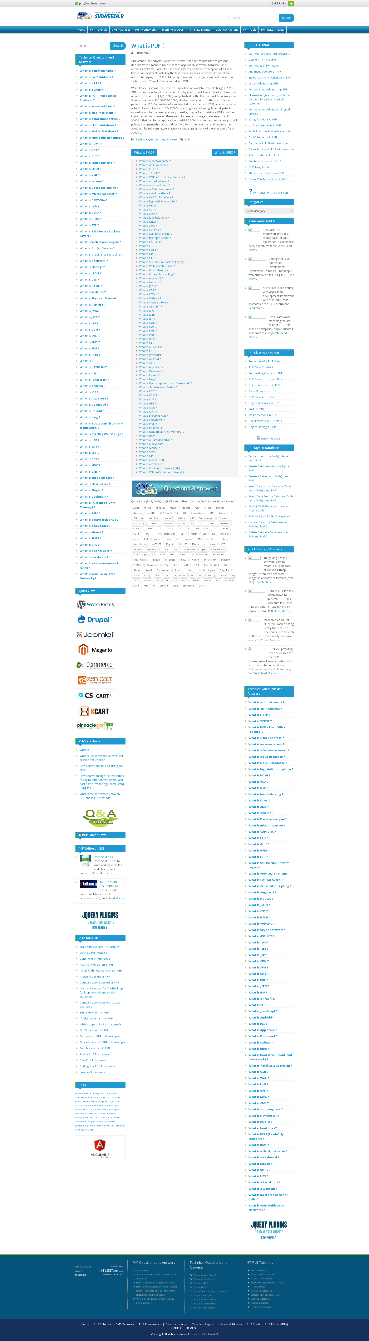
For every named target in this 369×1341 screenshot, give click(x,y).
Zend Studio (188, 585)
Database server (225, 518)
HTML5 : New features (261, 1278)
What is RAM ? (148, 436)
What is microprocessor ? (155, 238)
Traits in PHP (256, 409)
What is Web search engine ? (157, 266)
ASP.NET (199, 507)
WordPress (229, 580)
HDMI (136, 533)
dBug (145, 523)
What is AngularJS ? (151, 278)
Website (207, 580)
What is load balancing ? (154, 217)
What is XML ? (148, 225)
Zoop (201, 585)
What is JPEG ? (225, 152)
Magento (170, 544)
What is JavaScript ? (151, 355)
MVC (223, 544)
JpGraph (157, 539)
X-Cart (136, 585)
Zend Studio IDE (104, 857)
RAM (206, 565)
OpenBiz (204, 549)
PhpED (183, 559)
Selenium (179, 570)
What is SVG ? (147, 326)
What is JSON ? (148, 286)
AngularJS (160, 507)
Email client (224, 523)
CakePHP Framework (93, 1060)
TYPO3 (136, 580)
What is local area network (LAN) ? (160, 468)
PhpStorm (225, 559)
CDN (176, 513)
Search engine (163, 570)
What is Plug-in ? (149, 423)
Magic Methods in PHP (262, 415)
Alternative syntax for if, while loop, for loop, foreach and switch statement (102, 992)
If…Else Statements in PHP (96, 1018)
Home (81, 29)
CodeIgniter (224, 513)
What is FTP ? (147, 258)
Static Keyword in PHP (262, 391)
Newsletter (151, 549)
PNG (166, 565)
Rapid (216, 565)
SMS (167, 575)
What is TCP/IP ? (149, 173)
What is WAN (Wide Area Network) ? (161, 472)
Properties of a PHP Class (264, 361)
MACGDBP (156, 544)
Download (168, 523)
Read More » (100, 873)
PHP (172, 554)
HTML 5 (191, 1328)
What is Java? (147, 310)
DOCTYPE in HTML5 (261, 1290)
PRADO (185, 565)
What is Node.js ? (150, 282)
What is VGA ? (147, 209)
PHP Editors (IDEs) (272, 29)
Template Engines (199, 29)
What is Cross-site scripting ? (157, 274)
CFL (184, 513)
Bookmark (220, 507)
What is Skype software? (154, 302)
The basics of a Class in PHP (266, 173)
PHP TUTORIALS (84, 1266)
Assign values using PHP (95, 976)
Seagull (148, 570)
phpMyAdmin (210, 559)
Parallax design (140, 554)
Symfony (211, 575)
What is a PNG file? (151, 347)
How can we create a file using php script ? (155, 1282)
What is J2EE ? (147, 314)
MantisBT (183, 544)
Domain (155, 523)
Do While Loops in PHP (94, 1030)
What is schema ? (150, 229)
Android (147, 507)
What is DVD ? (148, 213)
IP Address (192, 533)
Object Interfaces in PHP (263, 403)
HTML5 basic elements (261, 1307)
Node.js (164, 549)
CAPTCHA (164, 513)
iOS (181, 533)
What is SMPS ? (148, 452)
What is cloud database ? (154, 193)
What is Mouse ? (149, 448)
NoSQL (176, 549)
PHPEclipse (170, 559)
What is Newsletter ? (152, 419)
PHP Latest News (94, 835)
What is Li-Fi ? (147, 399)
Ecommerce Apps (173, 29)
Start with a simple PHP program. (100, 946)
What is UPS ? (147, 456)
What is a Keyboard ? (152, 444)
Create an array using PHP (264, 161)
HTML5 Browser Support (263, 1274)
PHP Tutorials (98, 29)
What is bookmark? (151, 427)
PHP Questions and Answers (270, 192)
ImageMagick (169, 533)
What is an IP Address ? (153, 165)
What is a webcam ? (151, 464)
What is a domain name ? (155, 161)
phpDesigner (201, 554)
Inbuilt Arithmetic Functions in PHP (101, 970)
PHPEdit (195, 559)
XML (146, 585)
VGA (175, 580)
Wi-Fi (218, 580)
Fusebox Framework (92, 1072)
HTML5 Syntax (258, 1286)
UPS (158, 580)
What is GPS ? (147, 403)
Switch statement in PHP (95, 1048)
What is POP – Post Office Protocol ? (162, 177)
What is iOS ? (147, 363)
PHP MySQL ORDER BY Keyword (269, 516)
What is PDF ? (147, 335)
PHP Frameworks (146, 29)
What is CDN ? (148, 322)
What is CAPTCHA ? (151, 242)
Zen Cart (164, 585)
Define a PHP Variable (93, 952)
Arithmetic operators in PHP (97, 964)
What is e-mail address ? (154, 181)
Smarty (147, 575)
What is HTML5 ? (259, 1270)
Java (213, 533)
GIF (179, 528)
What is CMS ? (148, 411)
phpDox (156, 559)
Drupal (181, 523)
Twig (233, 575)
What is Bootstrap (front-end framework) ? (165, 383)
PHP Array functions (260, 167)
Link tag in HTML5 (260, 1303)
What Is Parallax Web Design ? (158, 387)
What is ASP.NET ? (150, 306)
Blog (209, 507)
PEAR (162, 554)
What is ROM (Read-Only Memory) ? (161, 432)
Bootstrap (137, 513)
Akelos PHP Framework (94, 1054)
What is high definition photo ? (158, 201)
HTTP (156, 533)
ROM (226, 565)
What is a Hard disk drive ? (155, 440)
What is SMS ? (144, 152)
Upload (147, 580)
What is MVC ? (148, 407)
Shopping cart (208, 570)
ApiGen (173, 507)
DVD (192, 523)
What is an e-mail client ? (154, 185)
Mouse (213, 544)
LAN (199, 539)
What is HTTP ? (148, 169)
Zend (175, 585)
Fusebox (169, 528)
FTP (159, 528)
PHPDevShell (218, 554)
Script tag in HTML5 (260, 1299)
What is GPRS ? (148, 254)
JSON (168, 539)
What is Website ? (150, 298)
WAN (184, 580)
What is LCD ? (147, 246)
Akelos (136, 507)
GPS (206, 528)
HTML (146, 533)
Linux (225, 539)
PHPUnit (137, 565)
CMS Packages (121, 29)
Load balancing (140, 544)
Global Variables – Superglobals (267, 179)
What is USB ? (147, 391)
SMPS (157, 575)
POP (175, 565)
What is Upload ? (149, 375)
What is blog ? (147, 379)
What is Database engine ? (155, 234)
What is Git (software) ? (153, 270)
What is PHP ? (88, 750)
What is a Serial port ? (152, 460)
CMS (212, 513)
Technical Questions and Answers (157, 139)
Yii (154, 585)
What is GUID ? (148, 250)
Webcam (195, 580)
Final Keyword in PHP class (265, 421)
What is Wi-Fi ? (148, 395)
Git (187, 528)
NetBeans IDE (109, 882)
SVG (201, 575)
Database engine (206, 518)
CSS (192, 518)
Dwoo (201, 523)
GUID (215, 528)
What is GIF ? (147, 343)
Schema (136, 570)
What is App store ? (151, 367)
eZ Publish (138, 528)
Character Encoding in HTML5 (265, 1294)
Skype (136, 575)
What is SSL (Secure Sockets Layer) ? (162, 262)
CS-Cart (181, 518)
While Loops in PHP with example (100, 1024)
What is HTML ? (149, 294)
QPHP (196, 565)
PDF (187, 139)
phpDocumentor (140, 559)
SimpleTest (224, 570)
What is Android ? (150, 359)
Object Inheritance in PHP (264, 385)
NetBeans (137, 549)
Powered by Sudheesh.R (203, 1334)
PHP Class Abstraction (262, 397)
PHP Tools (249, 29)
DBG (135, 523)
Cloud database (198, 513)
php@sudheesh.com (92, 3)
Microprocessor (198, 544)
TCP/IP (223, 575)
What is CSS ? (147, 290)
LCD (207, 539)
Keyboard (188, 539)
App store (186, 507)
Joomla (136, 539)
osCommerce (219, 549)
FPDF (150, 528)
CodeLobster (138, 518)
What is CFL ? (147, 351)
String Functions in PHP (94, 1012)
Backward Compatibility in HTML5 (267, 1282)
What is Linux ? (148, 221)
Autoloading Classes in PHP (265, 373)
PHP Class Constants (261, 367)
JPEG (146, 539)
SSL (192, 575)
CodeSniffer (154, 518)
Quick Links (278, 3)
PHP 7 (177, 1328)
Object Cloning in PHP (262, 427)
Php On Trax (184, 554)
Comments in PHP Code (95, 958)
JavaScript (224, 533)
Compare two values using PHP (99, 982)
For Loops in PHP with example (99, 1036)
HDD (225, 528)
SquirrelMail (179, 575)
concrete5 (169, 518)
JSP (177, 539)
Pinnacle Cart (152, 565)
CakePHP (151, 513)
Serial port (192, 570)
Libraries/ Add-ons (226, 29)
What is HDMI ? (148, 205)
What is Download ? (151, 371)
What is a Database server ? (156, 189)
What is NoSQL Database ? (156, 197)
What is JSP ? (147, 318)
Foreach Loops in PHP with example (102, 1042)
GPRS (196, 528)
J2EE (204, 533)
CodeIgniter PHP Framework (97, 1066)
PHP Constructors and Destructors (270, 379)
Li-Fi (216, 539)
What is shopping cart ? (153, 415)
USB (166, 580)
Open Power (189, 549)
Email (211, 523)
